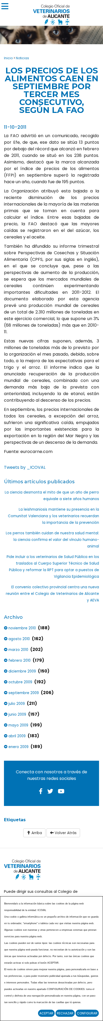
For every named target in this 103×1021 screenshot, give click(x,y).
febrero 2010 (19, 660)
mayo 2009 (17, 725)
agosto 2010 (18, 638)
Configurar (87, 1013)
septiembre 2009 (23, 692)
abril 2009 (16, 736)
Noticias (22, 58)
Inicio (8, 58)
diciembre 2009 (21, 671)
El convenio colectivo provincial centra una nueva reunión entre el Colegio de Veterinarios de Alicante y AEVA (52, 594)
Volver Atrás (65, 832)
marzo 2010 (17, 649)
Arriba (36, 832)
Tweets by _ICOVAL (24, 467)
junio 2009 (16, 714)
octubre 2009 (19, 682)
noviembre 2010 (21, 628)
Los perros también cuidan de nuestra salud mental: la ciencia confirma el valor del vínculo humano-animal (52, 540)
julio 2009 (16, 703)
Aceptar (46, 1013)
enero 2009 (18, 746)
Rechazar (65, 1013)
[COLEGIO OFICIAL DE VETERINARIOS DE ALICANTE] (51, 13)
